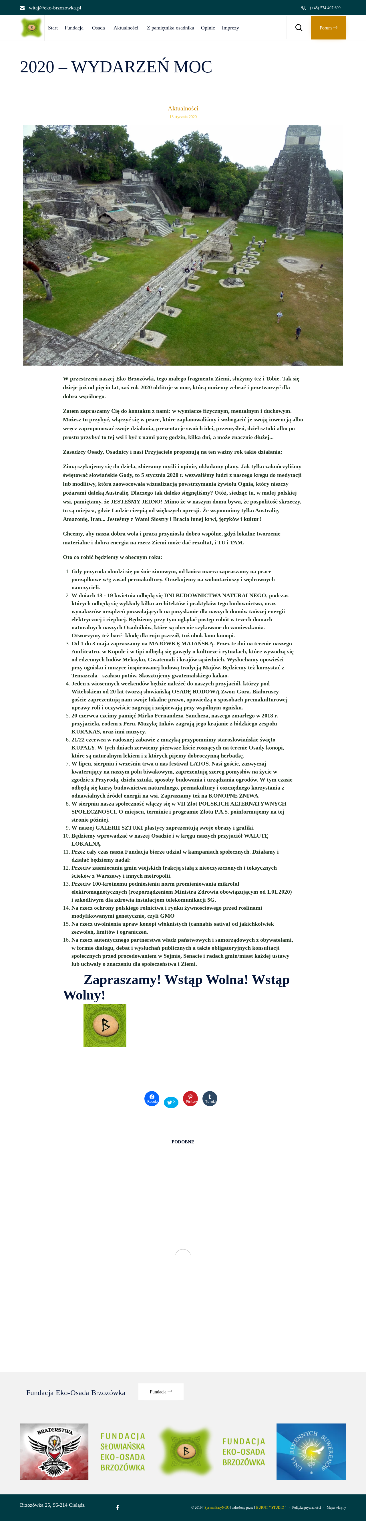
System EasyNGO (217, 1508)
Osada (98, 28)
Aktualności (126, 28)
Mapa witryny (336, 1508)
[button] (328, 27)
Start (53, 28)
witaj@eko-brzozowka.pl (55, 8)
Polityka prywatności (306, 1508)
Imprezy (230, 28)
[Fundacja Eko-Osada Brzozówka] (32, 37)
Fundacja (74, 28)
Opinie (208, 28)
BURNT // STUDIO (270, 1508)
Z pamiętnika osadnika (170, 28)
